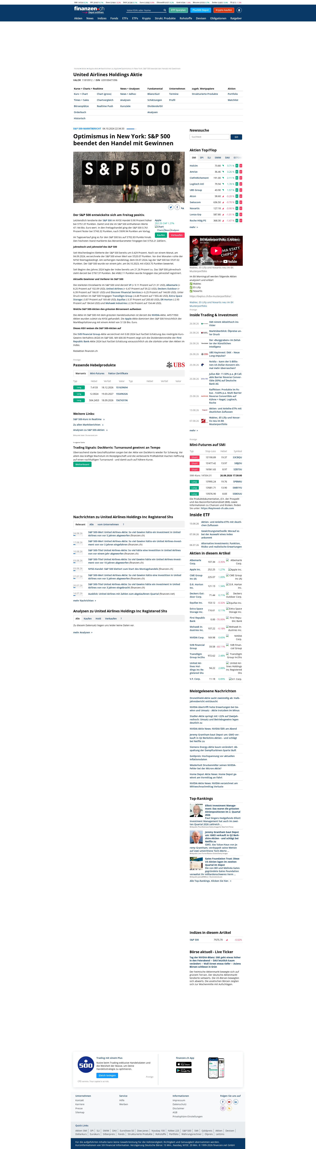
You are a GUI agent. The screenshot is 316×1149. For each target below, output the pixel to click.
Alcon (193, 196)
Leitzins (220, 1134)
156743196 (122, 400)
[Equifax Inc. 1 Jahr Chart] (234, 603)
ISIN (98, 80)
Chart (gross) (104, 93)
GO (236, 136)
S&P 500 (107, 220)
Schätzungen (154, 100)
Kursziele (125, 106)
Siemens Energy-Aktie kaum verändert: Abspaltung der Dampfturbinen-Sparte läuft (214, 748)
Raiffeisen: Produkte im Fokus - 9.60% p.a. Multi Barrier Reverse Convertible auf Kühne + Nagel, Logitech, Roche (225, 396)
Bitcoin (196, 2)
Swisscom (195, 202)
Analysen (125, 100)
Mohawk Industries (116, 303)
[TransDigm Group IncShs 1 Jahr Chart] (234, 655)
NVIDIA (155, 315)
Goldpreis (207, 1130)
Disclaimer (178, 1108)
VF (130, 285)
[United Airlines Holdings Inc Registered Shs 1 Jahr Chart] (234, 668)
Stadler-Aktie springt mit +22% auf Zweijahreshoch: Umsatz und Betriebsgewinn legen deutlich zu (214, 719)
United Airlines (114, 288)
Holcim (194, 165)
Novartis (194, 208)
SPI (91, 2)
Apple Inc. (195, 569)
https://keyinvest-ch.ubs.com (217, 508)
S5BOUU (237, 493)
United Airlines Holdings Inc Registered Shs (197, 667)
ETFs (125, 18)
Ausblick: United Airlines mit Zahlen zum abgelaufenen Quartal (123, 593)
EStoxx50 (161, 2)
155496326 (122, 393)
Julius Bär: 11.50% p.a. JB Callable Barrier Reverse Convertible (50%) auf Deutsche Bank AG (225, 378)
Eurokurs (95, 1134)
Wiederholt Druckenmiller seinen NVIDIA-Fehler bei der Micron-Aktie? (213, 767)
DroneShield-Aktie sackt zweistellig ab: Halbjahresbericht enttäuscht (215, 699)
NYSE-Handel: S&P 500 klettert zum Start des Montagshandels (123, 568)
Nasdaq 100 (158, 1130)
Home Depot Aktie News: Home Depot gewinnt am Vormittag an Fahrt (213, 776)
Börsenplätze (81, 106)
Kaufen (161, 235)
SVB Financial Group (89, 334)
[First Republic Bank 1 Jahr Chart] (234, 619)
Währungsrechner (192, 1134)
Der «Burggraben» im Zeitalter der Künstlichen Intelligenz (225, 343)
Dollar (214, 2)
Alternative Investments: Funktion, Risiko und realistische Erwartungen (221, 545)
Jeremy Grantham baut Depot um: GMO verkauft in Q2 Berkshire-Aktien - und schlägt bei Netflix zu (214, 738)
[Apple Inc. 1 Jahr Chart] (235, 569)
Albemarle (172, 285)
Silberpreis (109, 1134)
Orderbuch (80, 112)
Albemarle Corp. (195, 562)
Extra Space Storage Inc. (196, 610)
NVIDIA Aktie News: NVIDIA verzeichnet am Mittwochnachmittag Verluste (214, 785)
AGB (175, 1112)
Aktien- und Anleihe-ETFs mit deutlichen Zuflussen (225, 410)
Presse (79, 1108)
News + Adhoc (128, 93)
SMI (76, 2)
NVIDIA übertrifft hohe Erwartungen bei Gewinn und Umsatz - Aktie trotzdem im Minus (214, 708)
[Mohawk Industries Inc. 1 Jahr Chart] (234, 628)
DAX (125, 2)
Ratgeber (236, 18)
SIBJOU (238, 463)
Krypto (146, 18)
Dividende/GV (155, 106)
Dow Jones (142, 1130)
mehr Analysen (81, 632)
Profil (172, 100)
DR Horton (166, 299)
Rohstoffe (186, 18)
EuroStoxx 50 (127, 1130)
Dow (108, 2)
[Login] (239, 10)
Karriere (79, 1104)
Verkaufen (177, 235)
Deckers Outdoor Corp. (197, 595)
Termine (173, 93)
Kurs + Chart (81, 93)
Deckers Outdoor (167, 288)
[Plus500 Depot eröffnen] (92, 12)
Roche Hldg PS (198, 220)
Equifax (121, 299)
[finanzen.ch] (89, 8)
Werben (123, 1104)
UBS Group (196, 190)
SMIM (106, 1130)
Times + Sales (81, 100)
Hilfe (121, 1100)
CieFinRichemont (199, 177)
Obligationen (218, 18)
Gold (178, 2)
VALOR (77, 80)
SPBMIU (237, 481)
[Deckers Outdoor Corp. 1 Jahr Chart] (234, 595)
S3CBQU (237, 457)
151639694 (122, 387)
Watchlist (233, 100)
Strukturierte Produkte (205, 93)
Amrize (194, 171)
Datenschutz (179, 1104)
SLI (98, 1130)
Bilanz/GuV (153, 93)
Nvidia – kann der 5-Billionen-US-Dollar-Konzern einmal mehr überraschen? (224, 365)
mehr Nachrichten (83, 600)
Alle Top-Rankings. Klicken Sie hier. (209, 880)
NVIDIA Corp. (197, 637)
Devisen (201, 18)
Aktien (78, 18)
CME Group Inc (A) (196, 577)
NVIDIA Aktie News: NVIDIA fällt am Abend (213, 728)
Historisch (79, 118)
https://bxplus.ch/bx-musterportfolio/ (210, 296)
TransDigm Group (122, 295)
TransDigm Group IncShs (197, 655)
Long (79, 387)
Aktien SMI (81, 1130)
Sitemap (79, 1112)
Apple (158, 220)
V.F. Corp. (195, 678)
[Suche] (165, 10)
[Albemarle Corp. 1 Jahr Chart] (234, 562)
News (89, 18)
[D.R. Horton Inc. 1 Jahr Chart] (234, 586)
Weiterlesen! (82, 464)
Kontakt (79, 1100)
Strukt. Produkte (165, 18)
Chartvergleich (105, 100)
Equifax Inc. (196, 602)
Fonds (114, 18)
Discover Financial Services (126, 292)
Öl (231, 2)
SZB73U (238, 469)
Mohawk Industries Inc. (197, 628)
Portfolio (233, 93)
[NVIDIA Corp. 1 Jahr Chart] (234, 637)
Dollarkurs (81, 1134)
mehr (193, 227)
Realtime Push (105, 106)
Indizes (102, 18)
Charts (160, 230)
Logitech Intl (197, 183)
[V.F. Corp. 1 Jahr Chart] (235, 679)
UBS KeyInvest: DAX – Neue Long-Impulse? (224, 354)
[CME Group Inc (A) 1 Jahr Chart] (234, 577)
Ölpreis (209, 1134)
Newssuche (199, 130)
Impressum (179, 1100)
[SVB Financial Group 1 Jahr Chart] (234, 646)
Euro (142, 2)
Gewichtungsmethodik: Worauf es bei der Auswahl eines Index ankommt (220, 534)
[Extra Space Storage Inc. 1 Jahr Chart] (234, 610)
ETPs (135, 18)
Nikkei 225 (173, 1130)
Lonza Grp (195, 214)
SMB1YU (237, 487)
